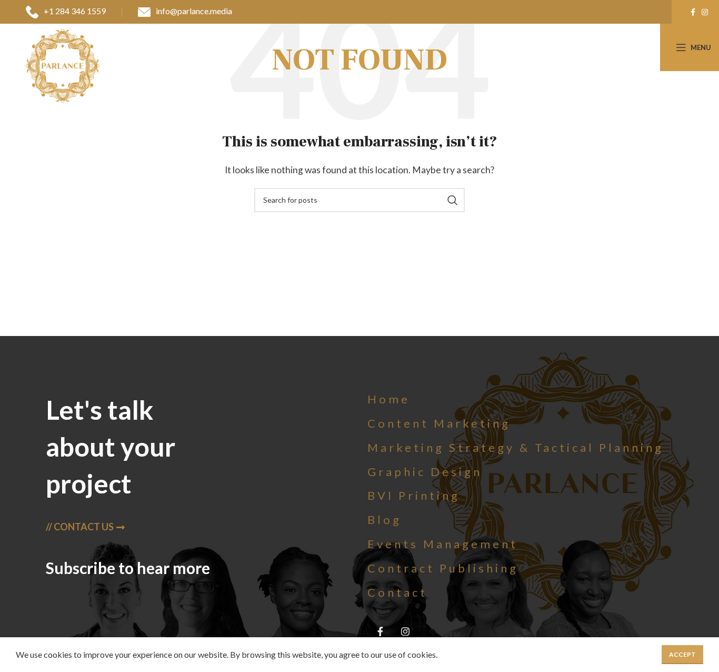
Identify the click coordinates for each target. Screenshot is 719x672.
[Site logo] (62, 65)
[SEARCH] (453, 200)
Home (388, 399)
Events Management (442, 544)
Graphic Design (424, 472)
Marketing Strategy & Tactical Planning (515, 447)
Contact (397, 592)
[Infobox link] (66, 12)
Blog (384, 519)
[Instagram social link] (704, 12)
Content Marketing (439, 423)
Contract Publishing (442, 568)
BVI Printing (413, 495)
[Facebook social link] (692, 12)
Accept (682, 654)
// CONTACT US (80, 526)
